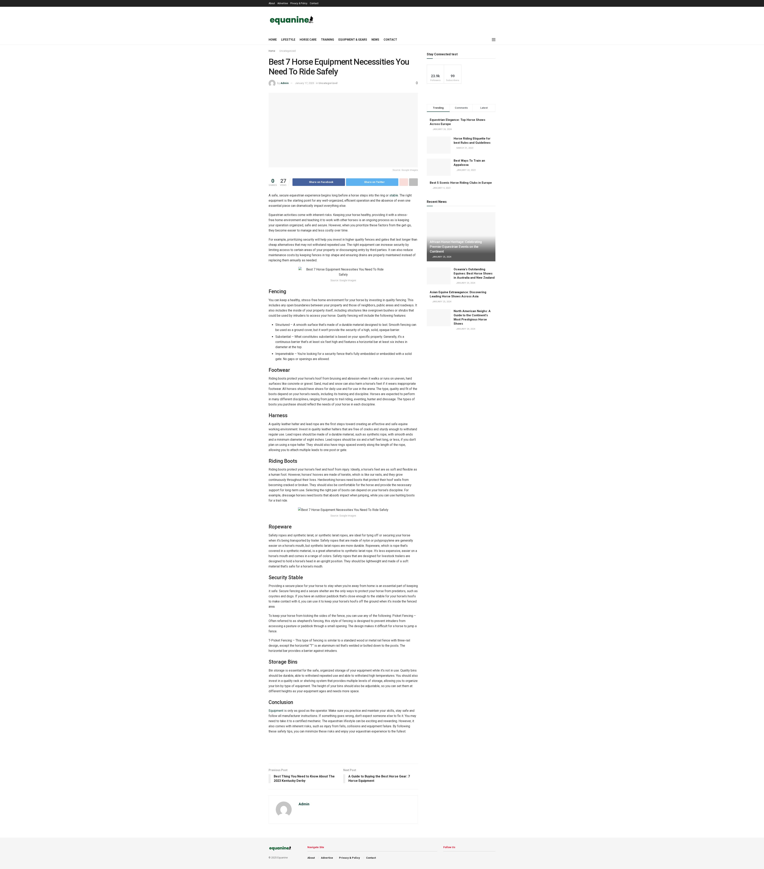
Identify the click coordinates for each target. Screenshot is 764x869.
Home (273, 39)
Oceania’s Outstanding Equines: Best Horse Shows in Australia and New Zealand (474, 273)
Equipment (276, 711)
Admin (285, 83)
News (375, 39)
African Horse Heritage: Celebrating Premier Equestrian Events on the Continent (456, 246)
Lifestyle (288, 39)
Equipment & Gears (352, 39)
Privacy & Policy (298, 3)
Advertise (282, 3)
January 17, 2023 (304, 83)
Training (327, 39)
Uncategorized (287, 51)
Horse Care (308, 39)
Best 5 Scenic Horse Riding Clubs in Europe (461, 183)
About (272, 3)
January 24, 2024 (465, 329)
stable (393, 195)
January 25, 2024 (441, 257)
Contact (314, 3)
